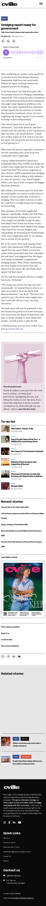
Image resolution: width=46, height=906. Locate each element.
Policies (6, 861)
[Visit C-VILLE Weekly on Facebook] (9, 822)
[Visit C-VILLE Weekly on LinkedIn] (14, 822)
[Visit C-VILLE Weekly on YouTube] (19, 822)
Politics (24, 739)
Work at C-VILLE (9, 842)
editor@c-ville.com (13, 875)
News (4, 18)
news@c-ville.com (15, 328)
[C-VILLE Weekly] (10, 4)
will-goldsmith (5, 36)
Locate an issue (6, 639)
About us (6, 838)
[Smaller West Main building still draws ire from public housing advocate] (5, 759)
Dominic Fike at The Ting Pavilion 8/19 (14, 507)
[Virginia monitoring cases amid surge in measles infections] (5, 741)
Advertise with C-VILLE (11, 847)
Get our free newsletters (10, 646)
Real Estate (26, 756)
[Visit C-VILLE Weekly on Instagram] (4, 822)
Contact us (7, 856)
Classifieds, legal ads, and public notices (17, 851)
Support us (5, 633)
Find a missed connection (10, 627)
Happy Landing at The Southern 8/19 (14, 524)
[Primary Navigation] (41, 4)
